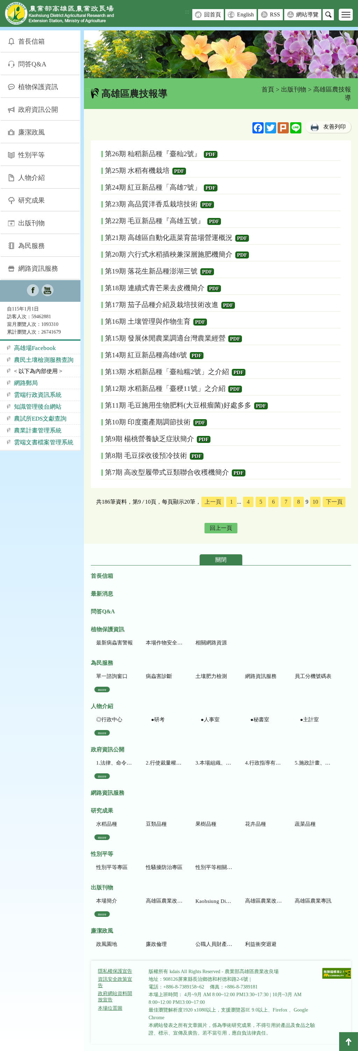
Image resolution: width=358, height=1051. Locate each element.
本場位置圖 (110, 1008)
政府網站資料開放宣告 (115, 996)
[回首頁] (64, 15)
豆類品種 (156, 824)
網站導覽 (307, 14)
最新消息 (102, 594)
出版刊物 (31, 223)
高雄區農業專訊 (313, 901)
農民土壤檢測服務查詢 (43, 360)
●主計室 (307, 719)
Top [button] (348, 1041)
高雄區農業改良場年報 (263, 901)
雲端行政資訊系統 (38, 395)
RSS (275, 14)
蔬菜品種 (305, 824)
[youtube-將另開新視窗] (47, 291)
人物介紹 (31, 177)
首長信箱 (31, 41)
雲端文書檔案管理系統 (43, 442)
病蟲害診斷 (159, 676)
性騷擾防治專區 (164, 867)
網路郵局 (26, 383)
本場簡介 (106, 901)
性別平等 (31, 155)
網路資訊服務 (38, 268)
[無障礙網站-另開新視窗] (337, 974)
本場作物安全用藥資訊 (164, 642)
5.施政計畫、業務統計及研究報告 (313, 763)
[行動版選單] (346, 15)
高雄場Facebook (35, 348)
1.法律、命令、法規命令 (114, 763)
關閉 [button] (221, 560)
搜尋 (328, 14)
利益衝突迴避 (261, 944)
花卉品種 (255, 824)
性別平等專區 (112, 867)
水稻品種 (106, 824)
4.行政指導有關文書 (263, 763)
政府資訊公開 (38, 109)
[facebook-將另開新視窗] (33, 291)
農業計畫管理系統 (38, 430)
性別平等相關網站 (213, 867)
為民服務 (31, 245)
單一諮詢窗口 (112, 676)
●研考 (155, 719)
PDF (211, 154)
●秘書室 (257, 719)
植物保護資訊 (38, 86)
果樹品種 (205, 824)
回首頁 (212, 14)
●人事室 (207, 719)
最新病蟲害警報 (114, 642)
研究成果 (31, 200)
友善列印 (334, 127)
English (245, 14)
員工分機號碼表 (313, 676)
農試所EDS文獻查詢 (40, 418)
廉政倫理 (156, 944)
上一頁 (213, 502)
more (102, 689)
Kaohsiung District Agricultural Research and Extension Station (213, 901)
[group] (221, 54)
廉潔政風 (31, 132)
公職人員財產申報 (213, 944)
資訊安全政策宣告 (115, 982)
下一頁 (334, 502)
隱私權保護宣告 (115, 971)
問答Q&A (32, 64)
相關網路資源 (211, 642)
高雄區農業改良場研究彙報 (164, 901)
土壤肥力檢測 (211, 676)
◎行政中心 (109, 719)
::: (187, 11)
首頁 (268, 89)
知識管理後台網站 (38, 406)
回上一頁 (221, 528)
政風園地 (106, 944)
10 (315, 502)
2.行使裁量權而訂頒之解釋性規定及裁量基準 (164, 763)
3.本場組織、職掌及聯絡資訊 (213, 763)
